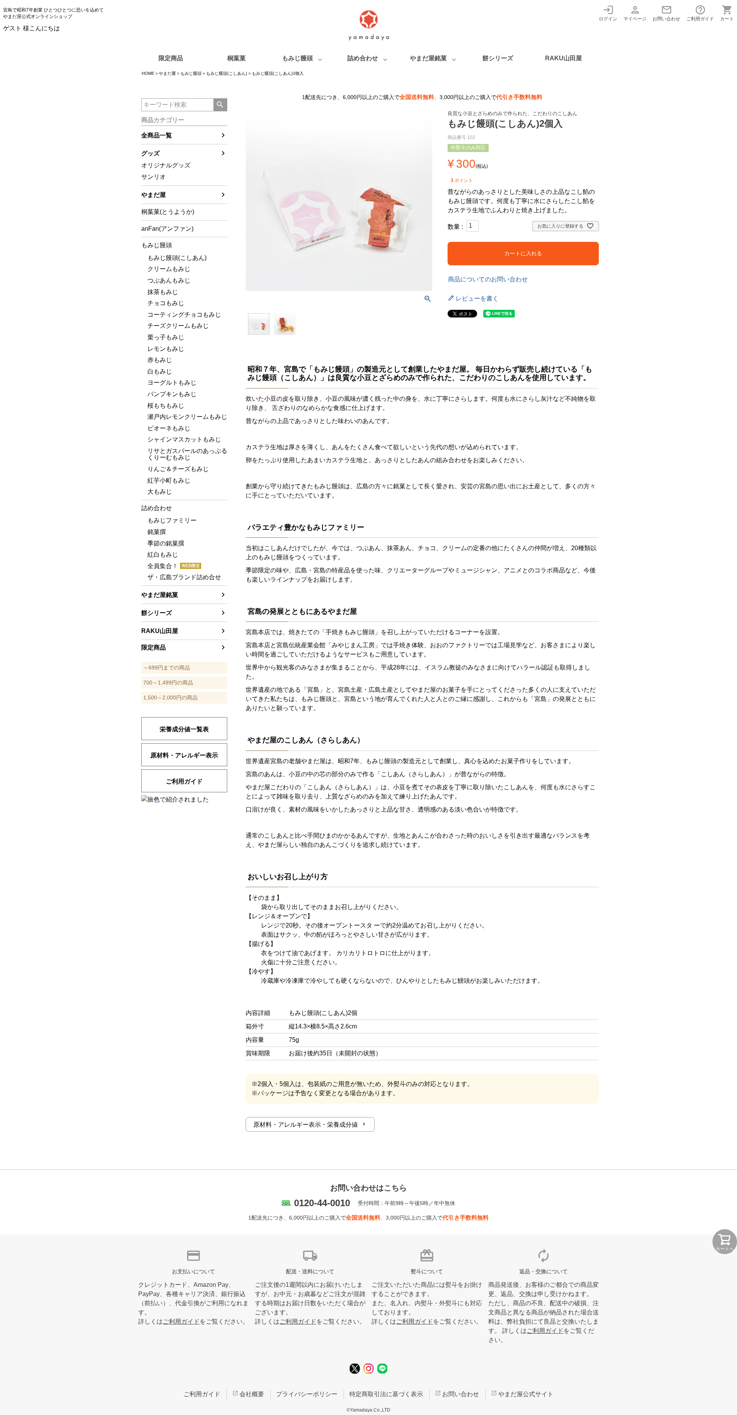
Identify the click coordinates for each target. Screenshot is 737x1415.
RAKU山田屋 (563, 58)
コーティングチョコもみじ (184, 314)
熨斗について (427, 1271)
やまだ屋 (167, 73)
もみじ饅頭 (297, 58)
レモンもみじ (165, 348)
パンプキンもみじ (172, 394)
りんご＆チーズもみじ (178, 469)
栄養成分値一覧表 (184, 729)
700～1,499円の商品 (168, 682)
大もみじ (159, 491)
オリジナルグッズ (165, 165)
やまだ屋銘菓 (428, 58)
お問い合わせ (666, 12)
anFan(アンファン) (167, 228)
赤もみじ (159, 360)
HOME (148, 73)
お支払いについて (193, 1271)
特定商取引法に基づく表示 (386, 1394)
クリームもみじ (168, 269)
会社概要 (252, 1394)
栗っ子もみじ (165, 337)
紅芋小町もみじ (168, 480)
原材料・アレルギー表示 (184, 755)
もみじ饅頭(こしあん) (226, 73)
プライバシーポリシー (306, 1394)
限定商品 (171, 58)
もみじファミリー (172, 520)
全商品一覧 (156, 135)
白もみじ (159, 371)
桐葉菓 (236, 58)
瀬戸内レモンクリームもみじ (187, 416)
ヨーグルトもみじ (172, 382)
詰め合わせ (362, 58)
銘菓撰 (156, 532)
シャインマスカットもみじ (184, 439)
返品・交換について (543, 1271)
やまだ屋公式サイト (526, 1394)
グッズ (150, 153)
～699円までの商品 (166, 668)
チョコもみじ (165, 303)
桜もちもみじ (165, 405)
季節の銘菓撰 (165, 543)
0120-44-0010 (322, 1203)
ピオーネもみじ (168, 428)
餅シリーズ (498, 58)
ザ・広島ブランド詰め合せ (184, 577)
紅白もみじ (162, 554)
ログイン (608, 12)
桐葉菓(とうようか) (167, 211)
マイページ (634, 12)
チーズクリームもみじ (178, 325)
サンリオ (153, 177)
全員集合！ (162, 566)
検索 (220, 104)
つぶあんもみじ (168, 280)
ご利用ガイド (700, 12)
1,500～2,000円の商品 (170, 697)
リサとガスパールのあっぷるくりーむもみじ (187, 454)
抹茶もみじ (162, 292)
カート (727, 12)
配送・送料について (310, 1271)
